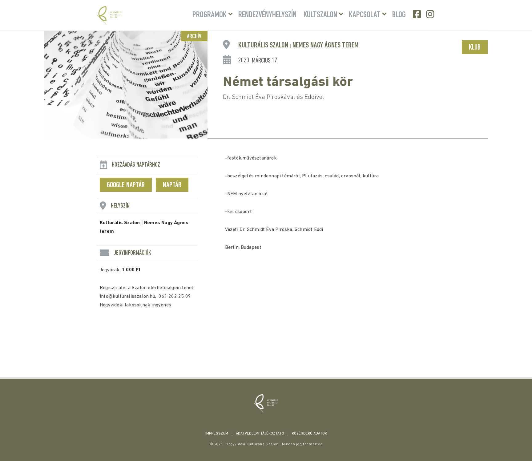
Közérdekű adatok (309, 433)
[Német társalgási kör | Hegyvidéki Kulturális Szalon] (266, 403)
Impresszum (216, 433)
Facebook (417, 14)
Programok (209, 15)
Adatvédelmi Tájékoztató (260, 433)
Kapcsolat (365, 15)
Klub (475, 47)
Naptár (172, 185)
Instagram (430, 14)
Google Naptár (126, 185)
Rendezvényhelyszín (267, 15)
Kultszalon (320, 15)
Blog (399, 15)
